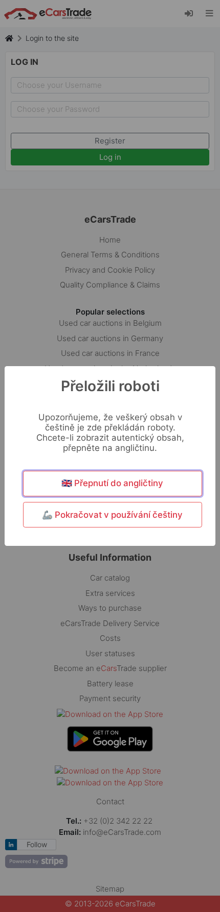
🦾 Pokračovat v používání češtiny (112, 515)
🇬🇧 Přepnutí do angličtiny (112, 483)
